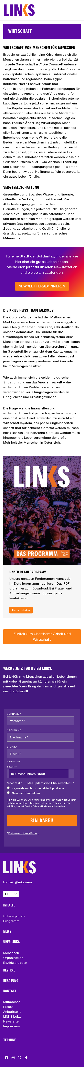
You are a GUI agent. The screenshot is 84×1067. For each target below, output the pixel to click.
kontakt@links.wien (17, 882)
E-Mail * (12, 746)
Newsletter (11, 1021)
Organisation (13, 958)
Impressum (11, 1026)
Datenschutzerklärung (23, 833)
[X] (19, 1057)
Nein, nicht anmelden (26, 793)
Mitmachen (11, 1002)
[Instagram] (13, 1057)
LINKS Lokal (12, 1016)
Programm (11, 921)
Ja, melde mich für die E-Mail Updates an (38, 788)
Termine (9, 1040)
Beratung (10, 981)
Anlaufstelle (12, 1011)
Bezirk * (12, 766)
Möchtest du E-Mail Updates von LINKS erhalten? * (40, 783)
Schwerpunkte (14, 916)
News (7, 931)
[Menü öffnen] (76, 10)
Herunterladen (21, 610)
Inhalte (9, 905)
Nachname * (15, 730)
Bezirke (9, 970)
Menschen (11, 953)
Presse (8, 1006)
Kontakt (10, 991)
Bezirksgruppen (15, 962)
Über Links (11, 942)
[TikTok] (26, 1057)
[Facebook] (6, 1057)
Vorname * (14, 713)
